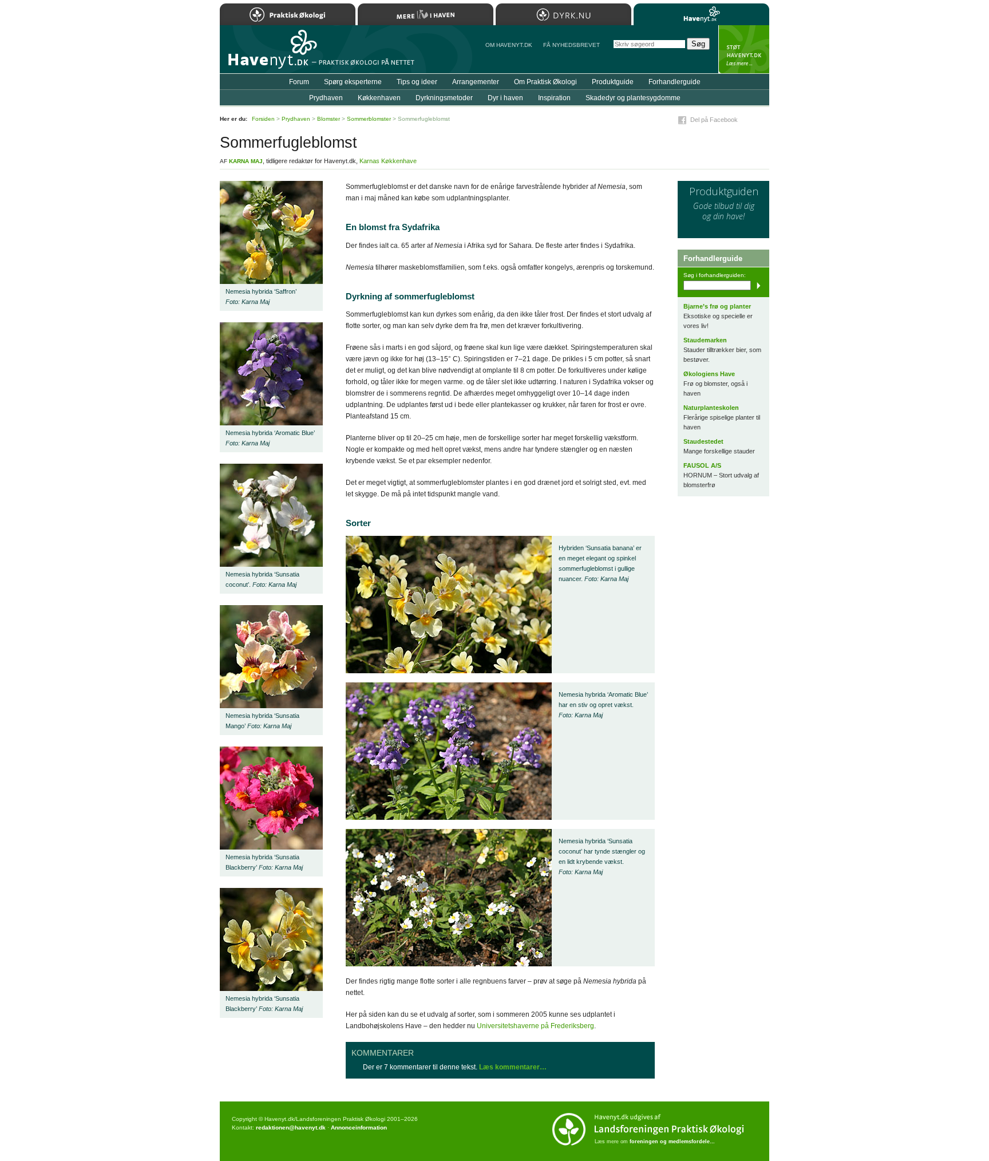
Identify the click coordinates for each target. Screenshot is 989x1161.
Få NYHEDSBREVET (571, 45)
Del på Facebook (714, 119)
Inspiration (554, 98)
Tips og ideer (417, 82)
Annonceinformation (359, 1127)
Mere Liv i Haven (425, 14)
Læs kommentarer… (513, 1067)
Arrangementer (475, 82)
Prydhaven (326, 98)
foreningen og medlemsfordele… (672, 1141)
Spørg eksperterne (353, 82)
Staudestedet (703, 441)
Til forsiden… (269, 53)
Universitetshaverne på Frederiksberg (535, 1026)
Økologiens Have (709, 373)
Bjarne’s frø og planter (717, 306)
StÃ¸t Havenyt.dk (743, 49)
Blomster (328, 119)
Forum (299, 82)
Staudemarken (705, 340)
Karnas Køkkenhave (388, 160)
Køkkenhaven (379, 98)
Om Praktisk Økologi (545, 82)
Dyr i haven (505, 98)
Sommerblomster (369, 119)
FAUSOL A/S (702, 465)
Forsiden (263, 119)
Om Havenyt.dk (508, 45)
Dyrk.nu (563, 14)
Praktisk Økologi (287, 14)
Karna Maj (246, 161)
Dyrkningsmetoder (444, 98)
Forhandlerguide (674, 82)
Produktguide (613, 82)
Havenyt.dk (701, 14)
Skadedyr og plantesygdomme (633, 98)
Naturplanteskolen (711, 407)
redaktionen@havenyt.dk (291, 1127)
